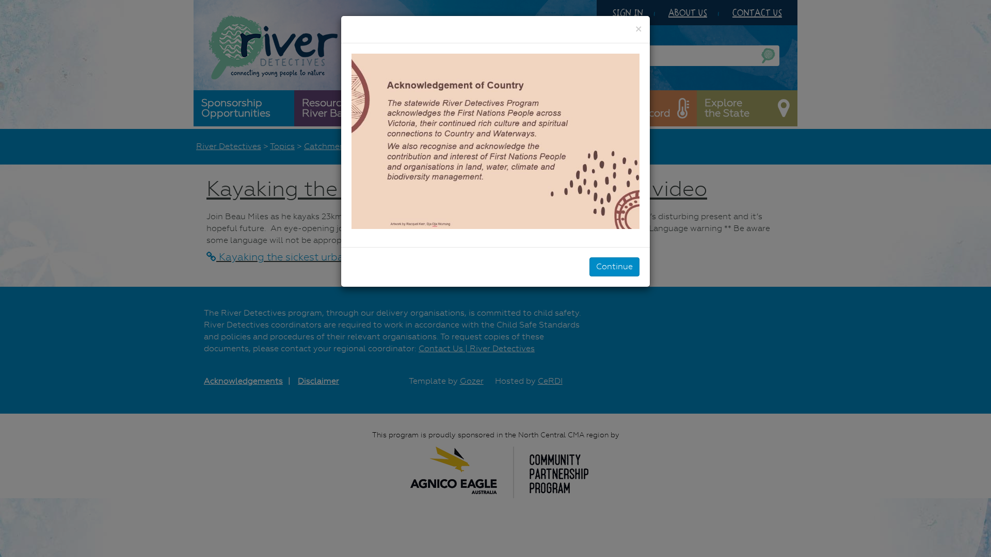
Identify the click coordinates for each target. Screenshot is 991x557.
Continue (614, 266)
